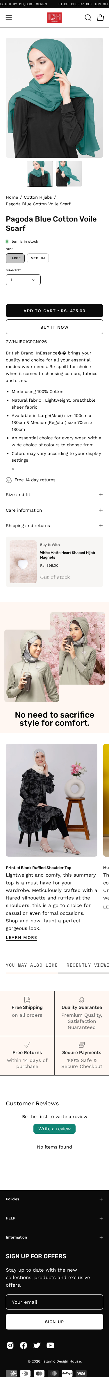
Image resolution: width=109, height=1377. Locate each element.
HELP (10, 1218)
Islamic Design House (61, 1361)
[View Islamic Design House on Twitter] (37, 1345)
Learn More (21, 937)
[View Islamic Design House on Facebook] (23, 1345)
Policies (12, 1199)
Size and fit (18, 494)
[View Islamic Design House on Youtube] (50, 1345)
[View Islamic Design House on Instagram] (10, 1345)
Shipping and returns (28, 525)
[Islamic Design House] (54, 17)
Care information (24, 510)
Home (12, 197)
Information (16, 1237)
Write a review (54, 1128)
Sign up (54, 1321)
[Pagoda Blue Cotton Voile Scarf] (40, 174)
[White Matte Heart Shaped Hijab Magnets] (23, 561)
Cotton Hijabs (38, 197)
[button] (87, 18)
